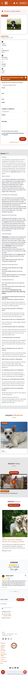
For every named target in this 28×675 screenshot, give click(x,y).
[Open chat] (25, 672)
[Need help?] (3, 672)
